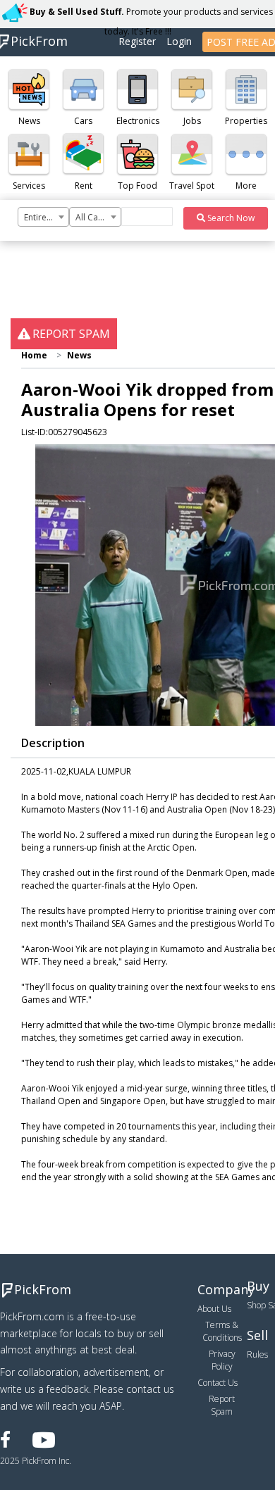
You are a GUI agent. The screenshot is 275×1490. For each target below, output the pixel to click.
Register (137, 41)
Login (179, 41)
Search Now (230, 218)
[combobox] (43, 217)
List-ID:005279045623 (64, 432)
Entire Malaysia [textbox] (46, 217)
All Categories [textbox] (97, 217)
